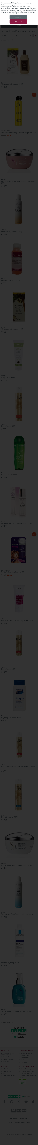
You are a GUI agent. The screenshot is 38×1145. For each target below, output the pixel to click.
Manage (18, 17)
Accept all (18, 21)
